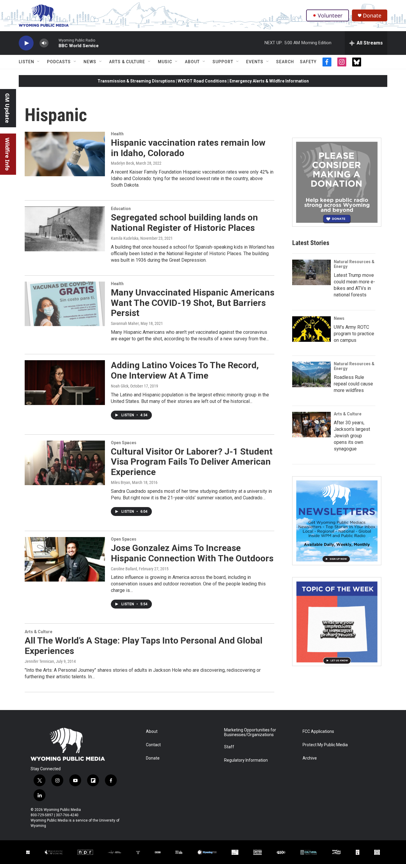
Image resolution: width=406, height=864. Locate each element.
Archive (310, 758)
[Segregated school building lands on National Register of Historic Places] (65, 229)
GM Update (7, 108)
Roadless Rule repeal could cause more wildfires (353, 383)
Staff (229, 747)
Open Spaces (123, 442)
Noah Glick (119, 386)
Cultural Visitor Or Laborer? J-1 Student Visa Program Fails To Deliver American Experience (192, 461)
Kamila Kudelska (125, 238)
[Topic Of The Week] (336, 621)
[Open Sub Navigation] (38, 61)
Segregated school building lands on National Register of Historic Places (184, 222)
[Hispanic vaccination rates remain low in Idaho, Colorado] (65, 154)
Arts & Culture (127, 61)
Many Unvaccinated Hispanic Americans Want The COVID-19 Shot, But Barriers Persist (192, 302)
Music (165, 61)
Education (121, 208)
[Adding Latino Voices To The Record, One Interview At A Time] (65, 382)
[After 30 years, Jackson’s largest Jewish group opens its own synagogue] (311, 424)
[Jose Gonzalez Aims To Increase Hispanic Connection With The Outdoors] (65, 559)
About (192, 61)
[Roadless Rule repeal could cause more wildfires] (311, 374)
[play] (26, 43)
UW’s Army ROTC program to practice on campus (354, 333)
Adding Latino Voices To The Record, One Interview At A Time (185, 370)
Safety (308, 61)
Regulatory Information (246, 760)
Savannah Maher (125, 323)
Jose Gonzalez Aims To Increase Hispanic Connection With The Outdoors (192, 553)
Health (117, 133)
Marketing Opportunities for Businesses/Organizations (250, 732)
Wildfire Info (7, 154)
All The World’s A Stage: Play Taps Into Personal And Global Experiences (143, 645)
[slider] (53, 43)
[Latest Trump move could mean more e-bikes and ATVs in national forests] (311, 272)
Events (254, 61)
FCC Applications (318, 731)
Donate (372, 15)
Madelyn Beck (122, 163)
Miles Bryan (120, 482)
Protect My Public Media (325, 745)
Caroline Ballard (124, 568)
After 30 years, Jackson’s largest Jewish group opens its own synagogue (352, 436)
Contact (153, 745)
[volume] (44, 43)
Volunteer (330, 15)
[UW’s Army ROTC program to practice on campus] (311, 329)
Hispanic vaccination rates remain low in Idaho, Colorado (188, 147)
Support (223, 61)
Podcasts (59, 61)
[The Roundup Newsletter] (336, 521)
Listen (26, 61)
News (90, 61)
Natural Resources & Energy (354, 264)
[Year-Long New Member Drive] (336, 182)
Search (285, 61)
